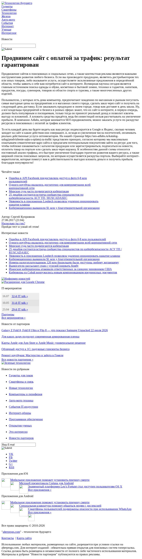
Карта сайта (24, 538)
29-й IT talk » (20, 309)
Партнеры (7, 314)
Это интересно (18, 431)
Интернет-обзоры (20, 413)
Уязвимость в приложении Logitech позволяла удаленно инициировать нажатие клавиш (64, 255)
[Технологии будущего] (16, 3)
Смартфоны (8, 9)
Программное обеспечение (26, 419)
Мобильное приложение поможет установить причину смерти (49, 479)
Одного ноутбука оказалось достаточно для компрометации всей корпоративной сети (63, 242)
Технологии (9, 13)
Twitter (13, 460)
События (7, 23)
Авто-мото (8, 19)
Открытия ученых (20, 425)
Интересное (8, 32)
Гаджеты (7, 6)
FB (11, 457)
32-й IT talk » (20, 296)
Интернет (7, 26)
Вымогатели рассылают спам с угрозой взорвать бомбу (44, 265)
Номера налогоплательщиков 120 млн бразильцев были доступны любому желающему (64, 262)
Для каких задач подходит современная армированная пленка (40, 336)
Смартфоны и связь (21, 381)
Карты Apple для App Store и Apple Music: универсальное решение (43, 342)
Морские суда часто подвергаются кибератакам (39, 191)
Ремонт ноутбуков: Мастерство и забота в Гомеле (32, 355)
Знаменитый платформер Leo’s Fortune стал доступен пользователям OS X (75, 486)
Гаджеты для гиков (21, 375)
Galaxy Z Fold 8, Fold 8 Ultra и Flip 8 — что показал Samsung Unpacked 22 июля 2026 (54, 330)
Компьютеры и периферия (25, 394)
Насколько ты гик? (13, 223)
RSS (11, 467)
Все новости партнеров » (17, 359)
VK (11, 454)
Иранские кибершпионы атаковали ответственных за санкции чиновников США (60, 269)
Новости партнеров (21, 438)
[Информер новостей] (15, 278)
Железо (6, 16)
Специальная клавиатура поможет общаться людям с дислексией (60, 505)
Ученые (6, 29)
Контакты (7, 538)
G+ (11, 464)
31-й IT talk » (20, 302)
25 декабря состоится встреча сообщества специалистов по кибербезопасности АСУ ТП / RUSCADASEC (46, 196)
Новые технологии (21, 387)
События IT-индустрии (23, 406)
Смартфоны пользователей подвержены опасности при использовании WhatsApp (79, 509)
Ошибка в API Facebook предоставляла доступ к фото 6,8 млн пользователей (57, 239)
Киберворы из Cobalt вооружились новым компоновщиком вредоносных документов (63, 272)
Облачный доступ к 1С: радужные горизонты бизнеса (35, 349)
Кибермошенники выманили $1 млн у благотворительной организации (54, 207)
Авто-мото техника (21, 400)
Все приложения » (39, 489)
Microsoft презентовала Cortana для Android (46, 483)
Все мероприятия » (13, 317)
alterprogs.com (11, 531)
